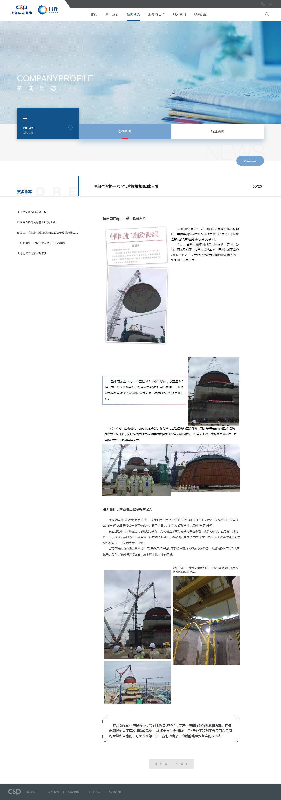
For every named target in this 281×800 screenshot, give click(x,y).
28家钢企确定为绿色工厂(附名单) (36, 222)
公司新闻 (125, 131)
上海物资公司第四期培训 (31, 253)
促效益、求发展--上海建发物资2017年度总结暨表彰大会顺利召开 (55, 232)
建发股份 (53, 791)
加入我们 (179, 14)
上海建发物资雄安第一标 (31, 212)
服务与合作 (156, 14)
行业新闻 (217, 131)
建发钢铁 (74, 791)
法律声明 (115, 791)
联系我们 (200, 14)
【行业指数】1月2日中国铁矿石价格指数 (41, 242)
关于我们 (111, 14)
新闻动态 (133, 14)
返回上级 (250, 160)
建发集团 (32, 791)
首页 (94, 14)
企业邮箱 (94, 791)
